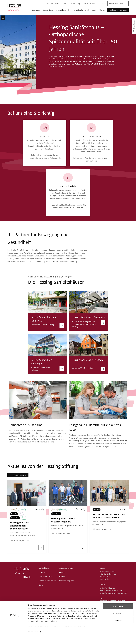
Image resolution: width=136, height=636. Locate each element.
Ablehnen (118, 620)
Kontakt (102, 584)
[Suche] (103, 3)
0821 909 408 (118, 590)
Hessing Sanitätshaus (116, 3)
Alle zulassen (118, 606)
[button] (3, 17)
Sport (94, 10)
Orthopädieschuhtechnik (80, 10)
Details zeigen (33, 632)
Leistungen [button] (36, 10)
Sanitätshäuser (48, 10)
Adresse (102, 568)
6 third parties (44, 626)
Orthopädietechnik (62, 10)
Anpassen (117, 613)
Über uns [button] (102, 10)
